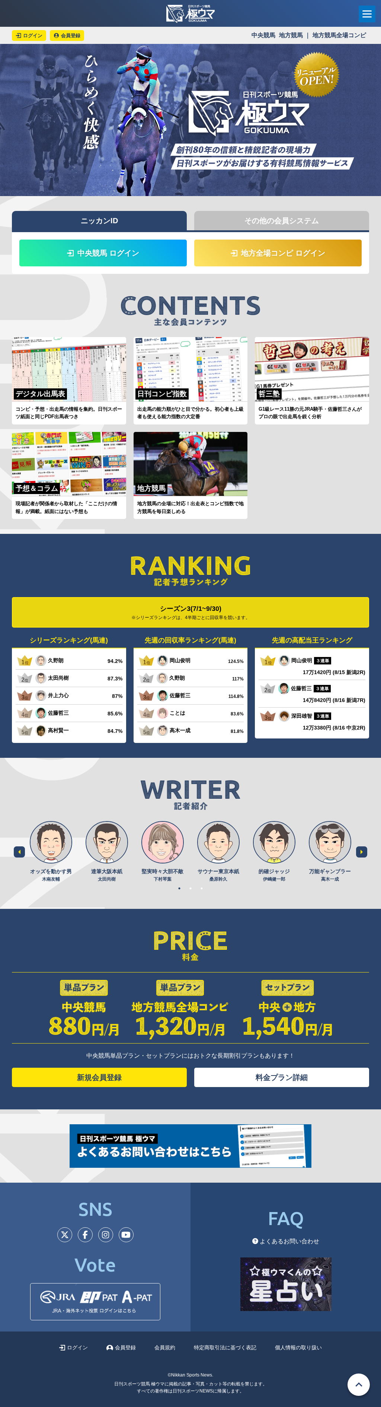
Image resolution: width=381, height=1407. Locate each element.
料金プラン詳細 (282, 1077)
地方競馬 (291, 35)
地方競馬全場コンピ (339, 35)
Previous (19, 852)
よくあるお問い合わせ (288, 1241)
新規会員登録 (99, 1077)
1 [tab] (179, 888)
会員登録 (125, 1347)
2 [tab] (190, 888)
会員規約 (164, 1347)
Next (361, 852)
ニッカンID (99, 221)
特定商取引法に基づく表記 (225, 1347)
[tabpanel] (51, 851)
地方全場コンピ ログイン (283, 253)
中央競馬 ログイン (108, 253)
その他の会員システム (281, 221)
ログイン (77, 1347)
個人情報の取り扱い (298, 1347)
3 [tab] (201, 888)
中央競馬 (263, 35)
